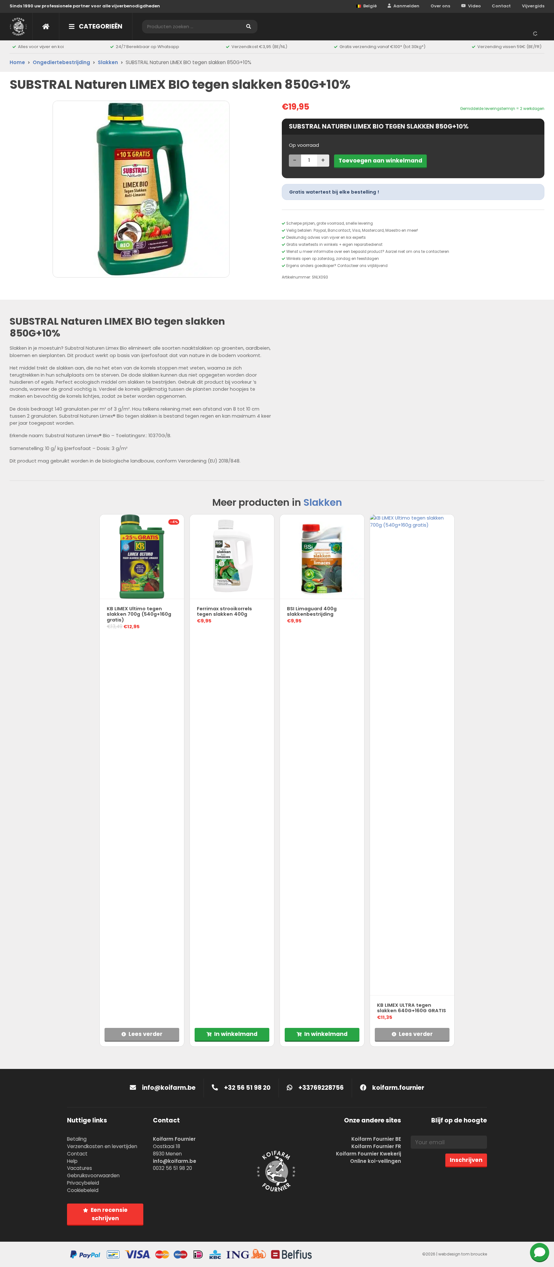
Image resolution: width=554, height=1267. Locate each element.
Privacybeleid (83, 1182)
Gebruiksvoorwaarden (93, 1175)
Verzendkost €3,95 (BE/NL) (259, 47)
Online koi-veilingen (375, 1161)
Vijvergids (533, 6)
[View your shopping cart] (536, 33)
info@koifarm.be (169, 1087)
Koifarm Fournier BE (376, 1139)
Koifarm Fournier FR (376, 1146)
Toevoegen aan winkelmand (380, 160)
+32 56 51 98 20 (247, 1087)
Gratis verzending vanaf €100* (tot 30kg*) (382, 47)
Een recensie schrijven (109, 1214)
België (370, 6)
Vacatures (79, 1168)
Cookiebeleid (82, 1190)
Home (17, 62)
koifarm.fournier (397, 1087)
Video (474, 6)
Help (72, 1161)
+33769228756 (320, 1087)
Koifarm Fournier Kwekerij (368, 1153)
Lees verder (146, 1034)
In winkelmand (235, 1034)
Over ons (440, 6)
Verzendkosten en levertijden (102, 1146)
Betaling (77, 1139)
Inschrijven (466, 1160)
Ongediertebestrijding (61, 62)
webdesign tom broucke (462, 1254)
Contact (501, 6)
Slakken (108, 62)
